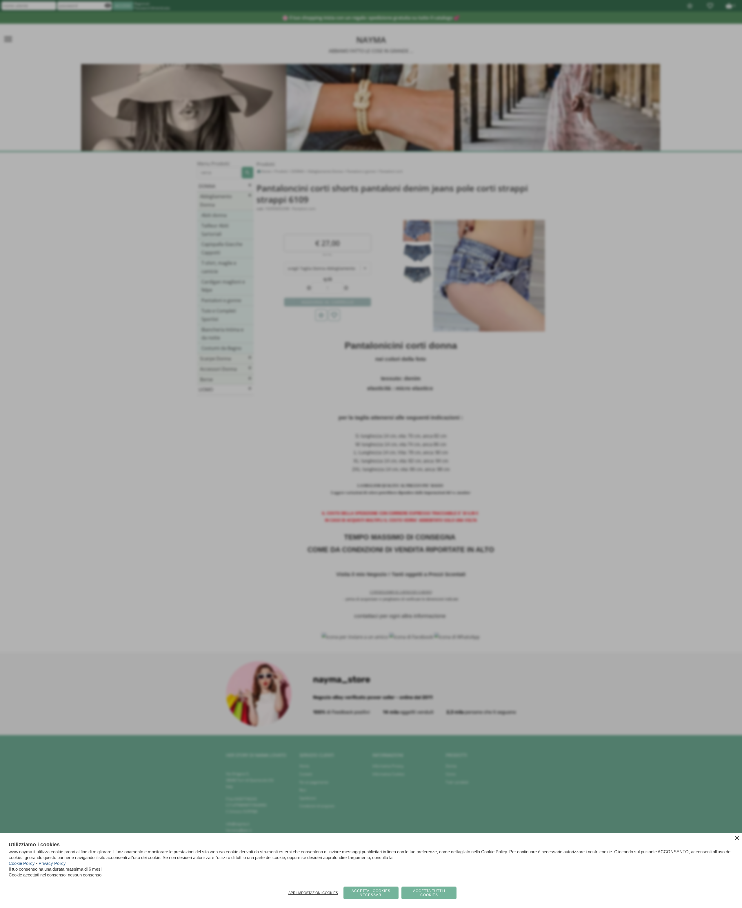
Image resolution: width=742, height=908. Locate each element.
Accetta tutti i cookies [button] (429, 893)
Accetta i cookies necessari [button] (371, 893)
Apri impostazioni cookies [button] (313, 893)
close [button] (737, 837)
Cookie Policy (22, 863)
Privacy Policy (52, 863)
